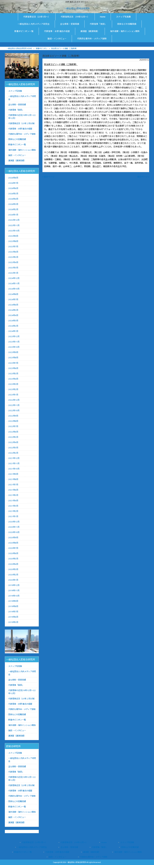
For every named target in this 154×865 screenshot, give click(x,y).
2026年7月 (13, 183)
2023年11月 (13, 342)
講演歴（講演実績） (17, 160)
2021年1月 (13, 516)
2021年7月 (13, 484)
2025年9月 (13, 236)
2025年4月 (13, 262)
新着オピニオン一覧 (17, 144)
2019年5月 (13, 622)
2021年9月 (13, 474)
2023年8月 (13, 357)
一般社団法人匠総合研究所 (77, 8)
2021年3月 (13, 506)
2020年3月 (13, 569)
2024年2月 (13, 326)
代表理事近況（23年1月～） (34, 842)
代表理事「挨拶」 (16, 110)
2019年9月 (13, 601)
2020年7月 (13, 548)
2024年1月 (13, 331)
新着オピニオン (41, 48)
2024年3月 (13, 321)
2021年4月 (13, 500)
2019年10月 (13, 596)
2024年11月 (13, 283)
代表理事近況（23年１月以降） (22, 123)
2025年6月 (13, 252)
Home (104, 842)
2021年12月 (13, 458)
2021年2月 (13, 511)
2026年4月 (13, 199)
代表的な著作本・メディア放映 (21, 134)
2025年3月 (13, 268)
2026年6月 (13, 188)
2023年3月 (13, 384)
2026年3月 (13, 204)
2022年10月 (13, 410)
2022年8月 (13, 421)
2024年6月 (13, 305)
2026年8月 (13, 178)
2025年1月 (13, 273)
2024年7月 (13, 299)
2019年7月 (13, 612)
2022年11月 (13, 405)
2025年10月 (13, 231)
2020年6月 (13, 553)
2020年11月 (13, 527)
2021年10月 (13, 469)
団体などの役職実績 (17, 139)
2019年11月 (13, 590)
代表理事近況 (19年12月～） (74, 842)
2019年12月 (13, 585)
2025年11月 (13, 225)
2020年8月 (13, 543)
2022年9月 (13, 416)
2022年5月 (13, 437)
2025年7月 (13, 246)
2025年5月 (13, 257)
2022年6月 (13, 432)
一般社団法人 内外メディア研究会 (22, 97)
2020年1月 (13, 580)
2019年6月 (13, 617)
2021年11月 (13, 463)
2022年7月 (13, 426)
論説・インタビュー (17, 155)
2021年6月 (13, 490)
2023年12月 (13, 336)
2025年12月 (13, 220)
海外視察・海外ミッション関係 (22, 150)
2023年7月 (13, 363)
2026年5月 (13, 193)
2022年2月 (13, 453)
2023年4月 (13, 379)
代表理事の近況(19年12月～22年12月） (22, 116)
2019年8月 (13, 606)
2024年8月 (13, 294)
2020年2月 (13, 575)
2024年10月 (13, 289)
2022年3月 (13, 448)
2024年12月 (13, 278)
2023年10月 (13, 347)
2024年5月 (13, 310)
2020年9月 (13, 537)
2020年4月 (13, 564)
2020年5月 (13, 559)
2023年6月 (13, 368)
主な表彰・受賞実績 (17, 104)
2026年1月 (13, 215)
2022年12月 (13, 400)
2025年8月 (13, 241)
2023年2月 (13, 389)
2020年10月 (13, 532)
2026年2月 (13, 209)
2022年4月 (13, 442)
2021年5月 (13, 495)
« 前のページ (48, 177)
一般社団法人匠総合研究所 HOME (19, 48)
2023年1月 (13, 395)
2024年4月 (13, 315)
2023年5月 (13, 373)
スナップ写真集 (15, 91)
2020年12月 (13, 522)
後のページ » (143, 177)
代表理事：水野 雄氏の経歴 (20, 129)
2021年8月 (13, 479)
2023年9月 (13, 352)
